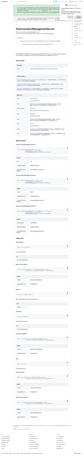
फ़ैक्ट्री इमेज (3, 444)
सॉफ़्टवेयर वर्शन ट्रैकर (60, 448)
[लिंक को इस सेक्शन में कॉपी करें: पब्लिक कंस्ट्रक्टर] (27, 141)
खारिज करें (71, 17)
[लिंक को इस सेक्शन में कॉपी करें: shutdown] (22, 311)
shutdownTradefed (34, 119)
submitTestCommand (34, 133)
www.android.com (60, 442)
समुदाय (10, 453)
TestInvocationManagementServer (25, 79)
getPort (32, 108)
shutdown (32, 113)
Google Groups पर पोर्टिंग (33, 448)
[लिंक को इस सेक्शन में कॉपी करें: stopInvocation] (26, 372)
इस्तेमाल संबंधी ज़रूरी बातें (5, 438)
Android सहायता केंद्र (60, 436)
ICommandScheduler (43, 79)
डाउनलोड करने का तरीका (5, 440)
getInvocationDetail (35, 104)
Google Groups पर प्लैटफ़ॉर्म (34, 444)
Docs (12, 1)
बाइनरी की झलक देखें (4, 442)
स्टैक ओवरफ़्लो (59, 446)
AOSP (17, 24)
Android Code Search (22, 1)
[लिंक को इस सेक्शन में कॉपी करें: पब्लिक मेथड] (24, 238)
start (31, 123)
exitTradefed (33, 98)
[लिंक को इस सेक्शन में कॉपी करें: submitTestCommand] (29, 397)
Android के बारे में (4, 453)
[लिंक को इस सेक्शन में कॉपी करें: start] (20, 359)
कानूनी (14, 453)
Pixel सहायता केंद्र (59, 438)
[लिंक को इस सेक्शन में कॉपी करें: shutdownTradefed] (28, 334)
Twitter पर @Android (33, 436)
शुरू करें (78, 17)
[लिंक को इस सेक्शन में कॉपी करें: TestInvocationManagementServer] (37, 144)
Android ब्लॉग (31, 440)
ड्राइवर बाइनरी (3, 446)
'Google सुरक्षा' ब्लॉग (32, 442)
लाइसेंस (18, 453)
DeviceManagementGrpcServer (29, 89)
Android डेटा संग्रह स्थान (5, 436)
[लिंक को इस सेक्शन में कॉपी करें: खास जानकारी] (25, 61)
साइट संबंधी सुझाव (27, 453)
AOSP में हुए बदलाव (53, 12)
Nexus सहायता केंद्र (60, 440)
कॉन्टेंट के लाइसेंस (29, 425)
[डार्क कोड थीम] (67, 148)
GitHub (2, 448)
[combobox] (59, 1)
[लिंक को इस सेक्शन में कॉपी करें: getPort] (21, 289)
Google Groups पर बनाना (33, 446)
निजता (22, 453)
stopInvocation (34, 129)
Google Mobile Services (61, 444)
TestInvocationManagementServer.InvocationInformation (43, 68)
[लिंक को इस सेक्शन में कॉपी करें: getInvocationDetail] (28, 264)
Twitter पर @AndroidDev (33, 438)
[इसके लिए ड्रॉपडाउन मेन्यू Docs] (14, 1)
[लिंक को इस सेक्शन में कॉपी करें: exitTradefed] (24, 242)
